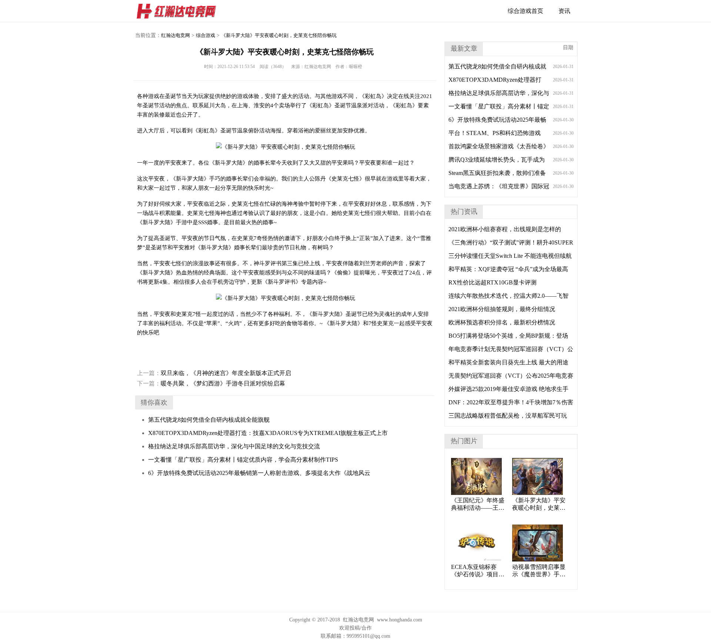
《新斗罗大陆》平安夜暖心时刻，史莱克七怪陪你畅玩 (279, 35)
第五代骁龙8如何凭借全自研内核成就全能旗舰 (209, 420)
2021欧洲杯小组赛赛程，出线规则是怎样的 (504, 229)
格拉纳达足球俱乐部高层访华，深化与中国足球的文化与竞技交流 (234, 446)
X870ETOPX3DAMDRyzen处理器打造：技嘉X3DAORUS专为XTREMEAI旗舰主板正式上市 (268, 433)
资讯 (564, 11)
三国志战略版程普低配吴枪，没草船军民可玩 (507, 415)
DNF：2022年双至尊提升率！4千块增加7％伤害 (510, 402)
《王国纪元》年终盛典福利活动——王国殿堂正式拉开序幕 (477, 504)
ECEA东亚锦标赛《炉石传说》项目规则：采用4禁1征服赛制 (477, 571)
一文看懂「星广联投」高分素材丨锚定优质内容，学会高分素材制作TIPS (243, 459)
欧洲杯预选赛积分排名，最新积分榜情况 (501, 322)
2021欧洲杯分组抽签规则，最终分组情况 (501, 309)
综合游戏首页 (525, 11)
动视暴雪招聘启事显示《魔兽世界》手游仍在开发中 (538, 571)
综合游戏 (205, 35)
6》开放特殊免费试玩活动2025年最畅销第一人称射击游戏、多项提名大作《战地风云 (259, 473)
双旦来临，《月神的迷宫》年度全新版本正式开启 (214, 373)
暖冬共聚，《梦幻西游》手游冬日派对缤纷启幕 (211, 383)
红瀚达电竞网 (179, 11)
